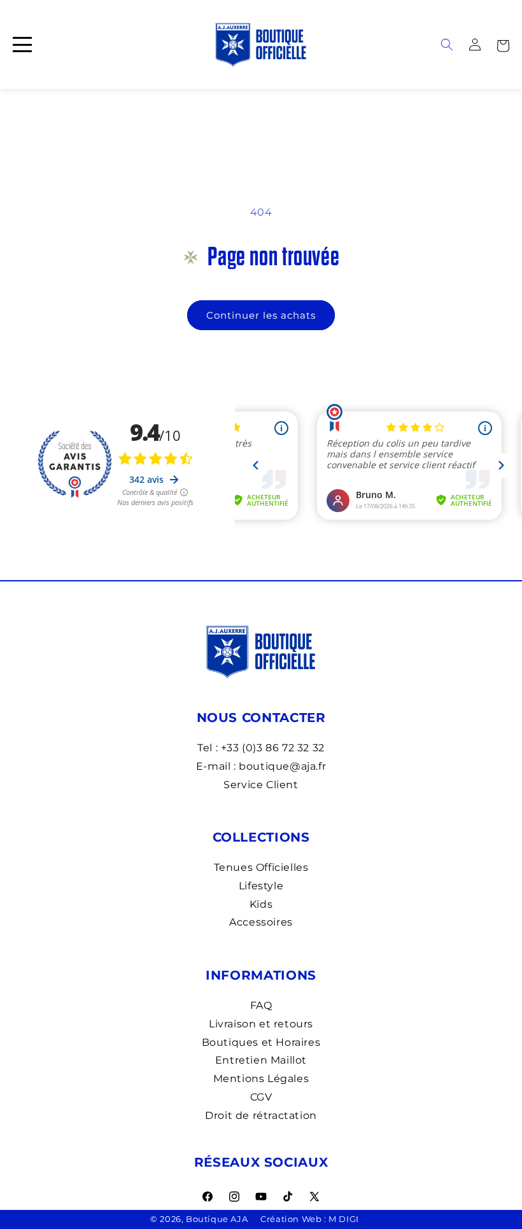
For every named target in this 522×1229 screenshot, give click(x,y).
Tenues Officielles (261, 867)
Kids (261, 904)
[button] (503, 45)
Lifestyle (261, 886)
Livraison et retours (261, 1024)
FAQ (261, 1005)
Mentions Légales (261, 1079)
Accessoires (261, 922)
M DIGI (343, 1219)
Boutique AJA (217, 1219)
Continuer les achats (261, 315)
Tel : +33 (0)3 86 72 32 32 (261, 748)
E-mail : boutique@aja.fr (261, 766)
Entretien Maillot (261, 1060)
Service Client (260, 785)
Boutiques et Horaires (261, 1042)
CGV (261, 1097)
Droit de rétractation (261, 1115)
